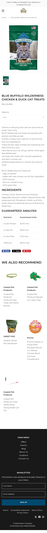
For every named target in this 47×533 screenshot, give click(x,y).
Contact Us (23, 459)
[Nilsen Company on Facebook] (39, 517)
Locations (23, 455)
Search (5, 510)
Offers (23, 442)
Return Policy (37, 510)
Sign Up (23, 502)
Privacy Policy (22, 513)
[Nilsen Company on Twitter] (36, 517)
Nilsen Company (25, 523)
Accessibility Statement (20, 510)
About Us (23, 452)
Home (4, 17)
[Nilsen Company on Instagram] (43, 517)
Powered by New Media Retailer (22, 526)
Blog (23, 449)
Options (5, 112)
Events (23, 445)
